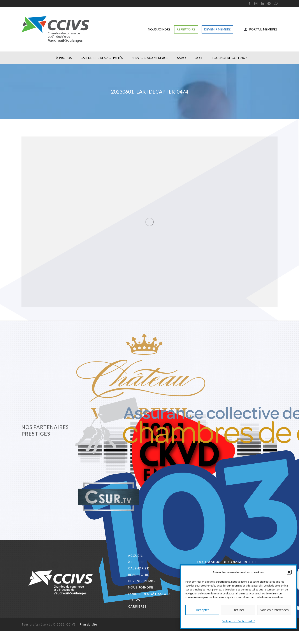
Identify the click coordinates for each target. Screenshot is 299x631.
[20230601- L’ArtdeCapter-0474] (149, 221)
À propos (137, 562)
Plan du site (88, 624)
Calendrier (138, 568)
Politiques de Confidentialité (238, 621)
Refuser (238, 610)
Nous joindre (140, 587)
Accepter (202, 610)
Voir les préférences (274, 610)
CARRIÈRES (137, 606)
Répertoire (138, 574)
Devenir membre (143, 581)
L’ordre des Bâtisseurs (149, 594)
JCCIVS (134, 600)
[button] (289, 572)
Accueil (135, 555)
